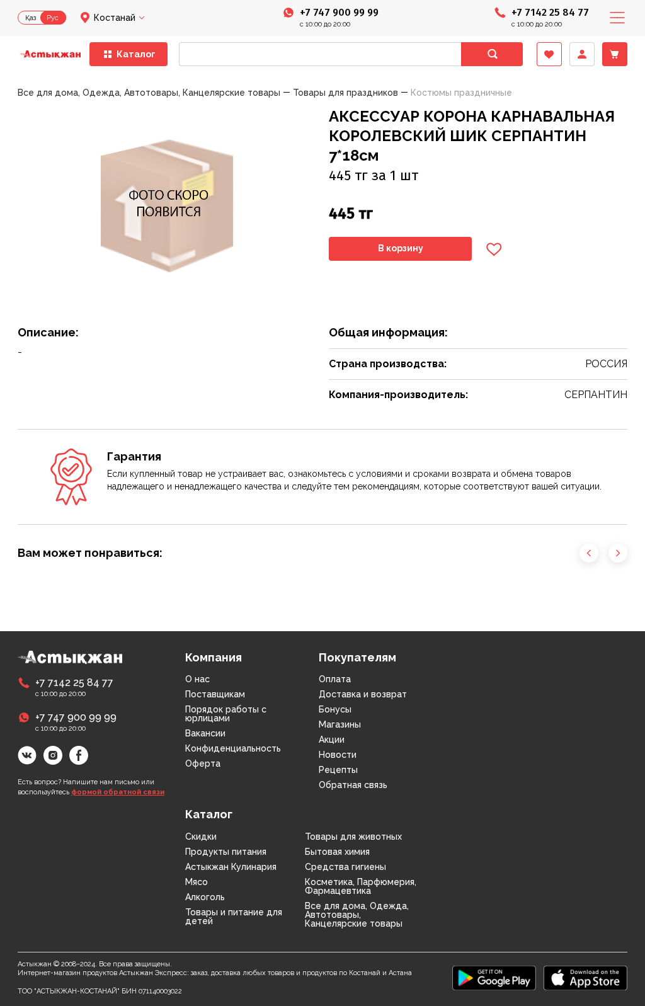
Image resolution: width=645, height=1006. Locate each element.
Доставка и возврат (363, 694)
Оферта (202, 763)
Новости (338, 754)
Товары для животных (353, 836)
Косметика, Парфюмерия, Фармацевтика (360, 886)
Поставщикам (215, 694)
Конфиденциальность (233, 748)
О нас (197, 679)
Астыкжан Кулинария (231, 866)
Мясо (196, 881)
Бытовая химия (337, 851)
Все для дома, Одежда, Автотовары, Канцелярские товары (357, 914)
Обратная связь (353, 784)
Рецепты (338, 769)
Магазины (340, 724)
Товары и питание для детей (233, 916)
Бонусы (335, 709)
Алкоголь (205, 897)
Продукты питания (225, 851)
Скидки (201, 836)
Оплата (335, 679)
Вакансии (205, 733)
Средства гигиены (345, 866)
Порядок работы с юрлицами (225, 714)
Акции (332, 739)
